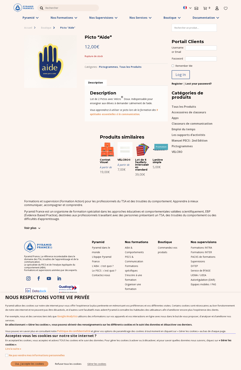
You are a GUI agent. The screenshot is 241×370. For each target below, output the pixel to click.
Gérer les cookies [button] (96, 363)
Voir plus (30, 228)
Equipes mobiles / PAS (203, 284)
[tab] (95, 83)
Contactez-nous (101, 275)
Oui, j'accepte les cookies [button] (29, 363)
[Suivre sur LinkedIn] (59, 278)
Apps (175, 118)
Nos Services (138, 18)
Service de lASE (200, 270)
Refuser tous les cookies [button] (68, 363)
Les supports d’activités (188, 135)
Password (177, 58)
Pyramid (28, 18)
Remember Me (183, 65)
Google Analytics (67, 316)
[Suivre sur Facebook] (38, 278)
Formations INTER (201, 252)
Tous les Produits (130, 66)
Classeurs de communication (192, 124)
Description (95, 82)
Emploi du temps (183, 129)
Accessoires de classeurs (189, 112)
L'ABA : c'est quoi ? (102, 266)
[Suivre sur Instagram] (28, 278)
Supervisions (198, 261)
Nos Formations (62, 18)
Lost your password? (198, 83)
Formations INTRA (201, 247)
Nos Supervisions (101, 18)
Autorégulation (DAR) (203, 279)
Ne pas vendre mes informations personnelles (37, 355)
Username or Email (177, 49)
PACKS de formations (203, 256)
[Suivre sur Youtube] (49, 278)
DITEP (194, 266)
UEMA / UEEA (198, 275)
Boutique (170, 18)
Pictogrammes (108, 66)
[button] (196, 8)
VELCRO (177, 152)
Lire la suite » (13, 348)
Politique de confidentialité (73, 331)
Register (177, 83)
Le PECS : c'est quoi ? (104, 270)
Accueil (28, 27)
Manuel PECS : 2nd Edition (189, 140)
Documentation (204, 18)
